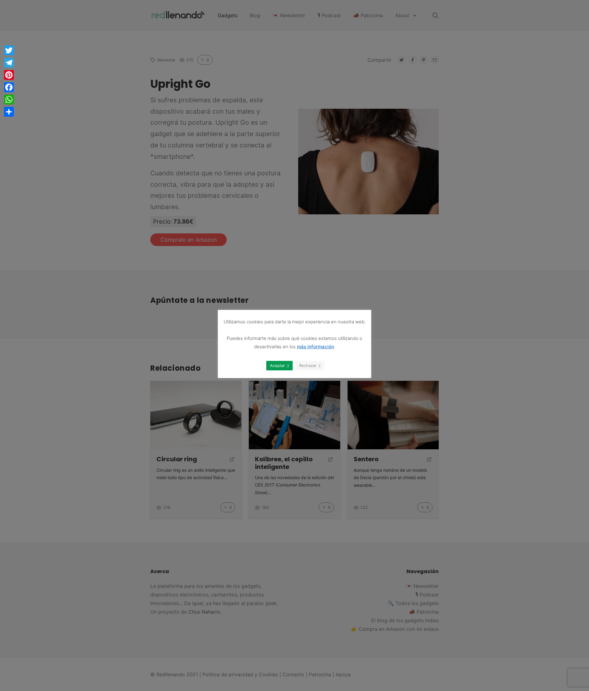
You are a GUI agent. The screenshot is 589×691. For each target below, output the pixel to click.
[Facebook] (9, 87)
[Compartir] (9, 112)
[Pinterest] (9, 75)
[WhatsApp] (9, 99)
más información (315, 346)
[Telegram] (9, 63)
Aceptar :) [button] (279, 365)
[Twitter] (9, 50)
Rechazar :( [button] (310, 365)
